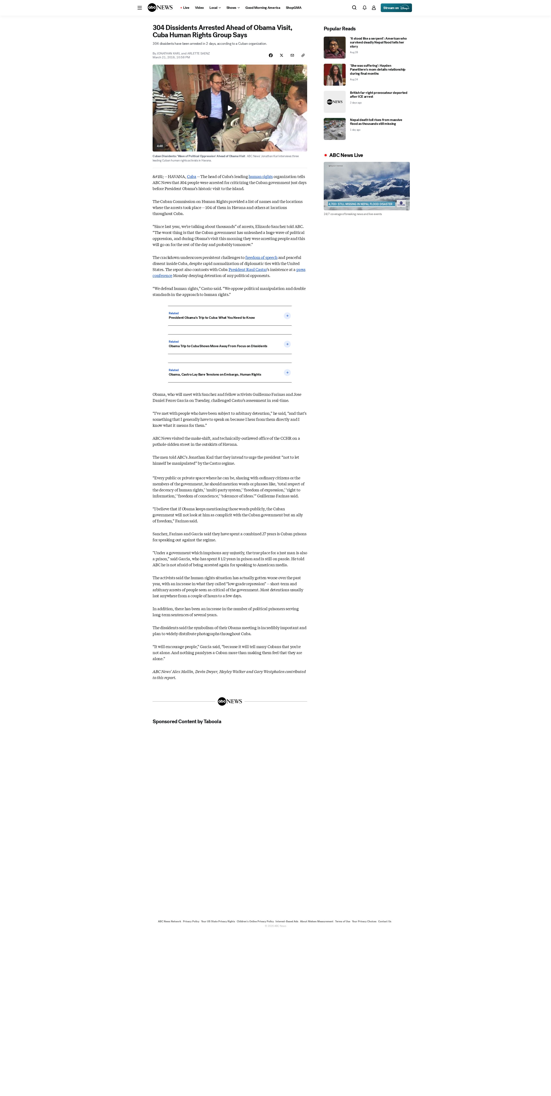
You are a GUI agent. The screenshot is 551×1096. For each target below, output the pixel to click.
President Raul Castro (248, 269)
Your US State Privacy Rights (218, 921)
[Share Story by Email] (292, 55)
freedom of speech (261, 257)
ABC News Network (169, 921)
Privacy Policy (191, 921)
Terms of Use (342, 921)
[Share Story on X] (281, 55)
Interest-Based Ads (287, 921)
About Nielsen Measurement (316, 921)
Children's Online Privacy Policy (255, 921)
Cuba (191, 176)
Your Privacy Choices (364, 921)
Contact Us (384, 921)
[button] (139, 7)
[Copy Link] (303, 55)
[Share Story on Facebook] (271, 55)
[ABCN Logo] (160, 7)
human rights (261, 176)
